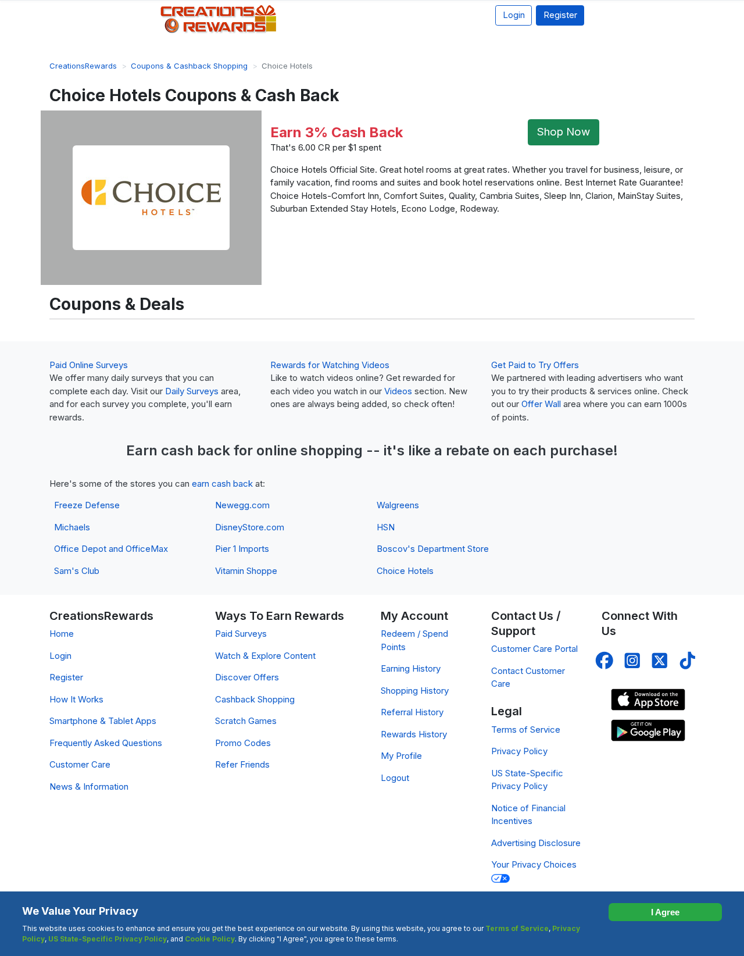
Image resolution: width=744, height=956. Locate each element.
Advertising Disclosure (536, 842)
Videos (398, 391)
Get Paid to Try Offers (535, 364)
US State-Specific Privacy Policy (107, 938)
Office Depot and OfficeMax (111, 548)
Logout (395, 777)
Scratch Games (246, 720)
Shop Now (563, 131)
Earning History (411, 668)
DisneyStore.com (249, 527)
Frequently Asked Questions (105, 742)
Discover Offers (247, 677)
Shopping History (415, 690)
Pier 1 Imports (242, 548)
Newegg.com (242, 505)
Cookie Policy (210, 938)
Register (560, 14)
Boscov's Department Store (433, 548)
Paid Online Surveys (88, 364)
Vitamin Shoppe (246, 570)
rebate (467, 450)
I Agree (665, 912)
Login (514, 14)
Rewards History (414, 734)
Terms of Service (525, 729)
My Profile (401, 755)
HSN (386, 527)
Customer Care (79, 764)
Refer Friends (242, 764)
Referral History (412, 712)
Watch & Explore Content (265, 655)
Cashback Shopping (255, 699)
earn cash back (222, 483)
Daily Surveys (192, 391)
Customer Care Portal (534, 648)
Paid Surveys (241, 633)
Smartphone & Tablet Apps (102, 720)
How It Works (76, 699)
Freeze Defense (87, 505)
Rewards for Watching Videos (329, 364)
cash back (195, 450)
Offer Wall (541, 403)
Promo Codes (243, 742)
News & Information (88, 786)
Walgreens (398, 505)
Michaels (72, 527)
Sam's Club (76, 570)
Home (61, 633)
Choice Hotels (405, 570)
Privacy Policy (519, 751)
